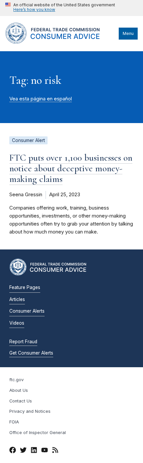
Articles (17, 299)
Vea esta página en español (40, 99)
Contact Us (20, 400)
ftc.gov (16, 379)
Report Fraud (23, 341)
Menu (128, 33)
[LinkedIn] (34, 451)
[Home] (60, 42)
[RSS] (55, 451)
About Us (18, 390)
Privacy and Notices (30, 411)
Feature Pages (24, 287)
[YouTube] (44, 451)
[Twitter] (23, 451)
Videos (16, 323)
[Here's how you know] (60, 8)
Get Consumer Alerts (31, 353)
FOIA (14, 421)
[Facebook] (12, 451)
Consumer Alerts (27, 311)
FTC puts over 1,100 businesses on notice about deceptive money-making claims (70, 168)
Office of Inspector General (37, 432)
